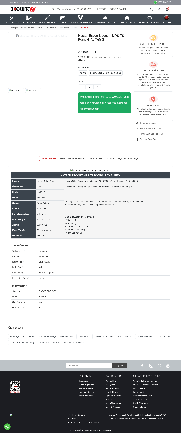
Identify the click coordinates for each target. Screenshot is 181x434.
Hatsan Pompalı (144, 336)
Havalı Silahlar (112, 392)
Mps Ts (56, 342)
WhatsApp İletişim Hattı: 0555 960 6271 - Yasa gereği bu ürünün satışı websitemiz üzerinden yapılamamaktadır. (104, 103)
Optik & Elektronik (113, 396)
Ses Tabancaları (112, 399)
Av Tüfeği (14, 336)
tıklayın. (81, 60)
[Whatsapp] (7, 426)
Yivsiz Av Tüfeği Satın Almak (145, 381)
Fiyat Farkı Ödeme (86, 392)
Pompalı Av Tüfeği (47, 336)
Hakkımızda (83, 381)
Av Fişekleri (110, 385)
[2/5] (81, 46)
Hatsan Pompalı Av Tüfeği (22, 342)
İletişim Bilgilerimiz (86, 385)
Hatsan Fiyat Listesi (104, 336)
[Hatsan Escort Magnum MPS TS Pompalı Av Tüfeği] (41, 59)
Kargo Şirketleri (139, 388)
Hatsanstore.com (85, 396)
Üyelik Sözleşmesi (140, 403)
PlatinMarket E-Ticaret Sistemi (83, 430)
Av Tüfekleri (28, 336)
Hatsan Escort (84, 336)
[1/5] (79, 46)
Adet (80, 81)
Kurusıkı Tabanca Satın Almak (145, 385)
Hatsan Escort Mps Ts (74, 342)
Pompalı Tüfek (67, 336)
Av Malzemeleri (112, 388)
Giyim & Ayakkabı (113, 407)
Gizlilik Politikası (139, 407)
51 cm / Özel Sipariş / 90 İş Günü (105, 73)
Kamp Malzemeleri (113, 403)
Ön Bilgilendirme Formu (143, 396)
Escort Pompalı (125, 336)
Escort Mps (44, 342)
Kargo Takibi (138, 392)
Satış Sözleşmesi (140, 399)
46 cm (83, 73)
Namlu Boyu (84, 68)
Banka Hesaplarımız (86, 388)
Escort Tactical (163, 336)
